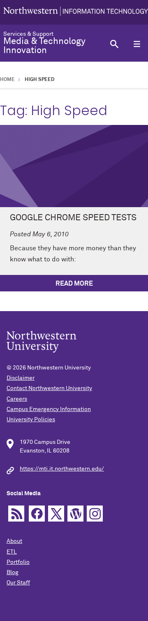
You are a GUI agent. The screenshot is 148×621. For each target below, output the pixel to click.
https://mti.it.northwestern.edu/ (62, 469)
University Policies (31, 419)
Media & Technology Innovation (44, 46)
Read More (74, 283)
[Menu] (136, 44)
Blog (12, 572)
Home (7, 79)
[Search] (114, 44)
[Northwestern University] (75, 12)
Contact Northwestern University (49, 388)
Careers (17, 399)
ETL (12, 552)
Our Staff (18, 583)
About (14, 541)
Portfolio (18, 562)
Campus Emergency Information (49, 409)
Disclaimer (21, 378)
